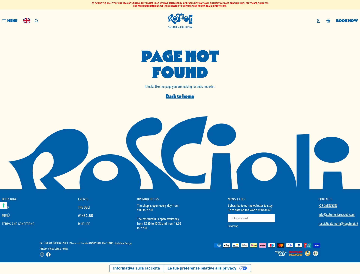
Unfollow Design (123, 243)
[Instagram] (42, 254)
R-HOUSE (84, 224)
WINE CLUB (85, 215)
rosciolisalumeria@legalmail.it (338, 223)
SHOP (5, 207)
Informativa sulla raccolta (136, 268)
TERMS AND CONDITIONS (18, 224)
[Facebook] (48, 254)
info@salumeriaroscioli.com (337, 214)
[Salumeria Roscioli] (180, 20)
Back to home (180, 96)
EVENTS (83, 199)
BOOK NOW (347, 20)
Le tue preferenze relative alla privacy (202, 268)
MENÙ (6, 215)
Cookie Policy (61, 249)
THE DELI (84, 207)
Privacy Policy (47, 249)
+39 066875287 (328, 205)
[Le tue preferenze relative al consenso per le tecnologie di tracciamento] (3, 205)
